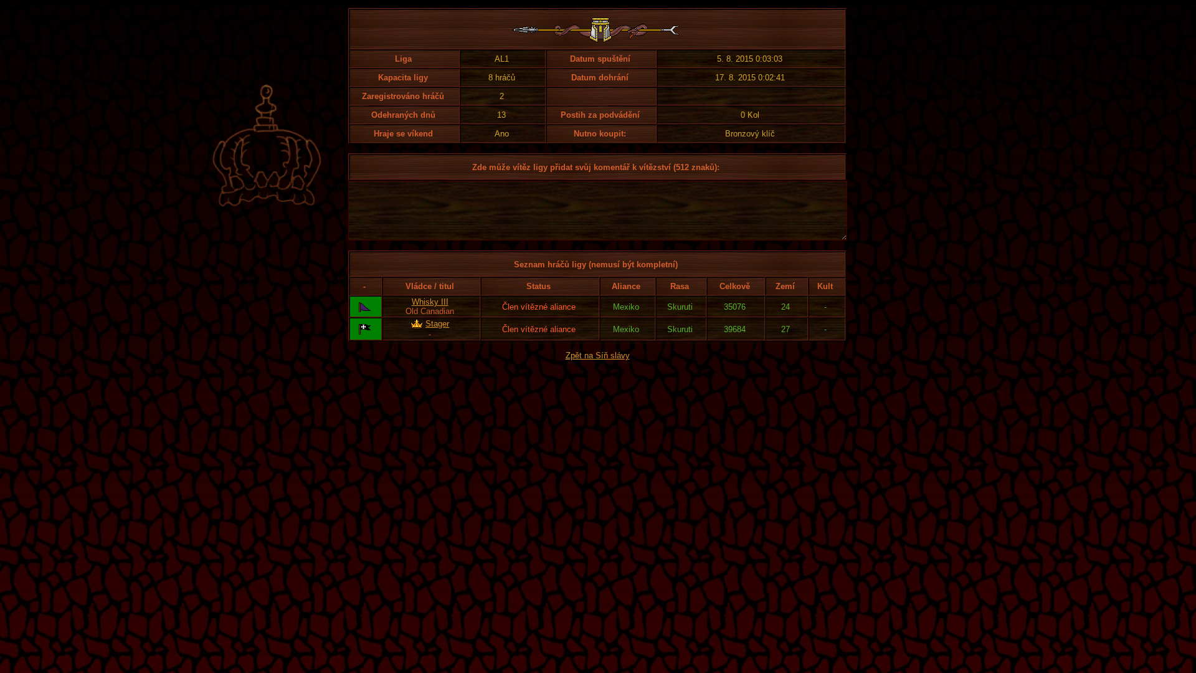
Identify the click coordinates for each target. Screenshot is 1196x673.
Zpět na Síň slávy (598, 355)
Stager (437, 323)
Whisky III (430, 302)
